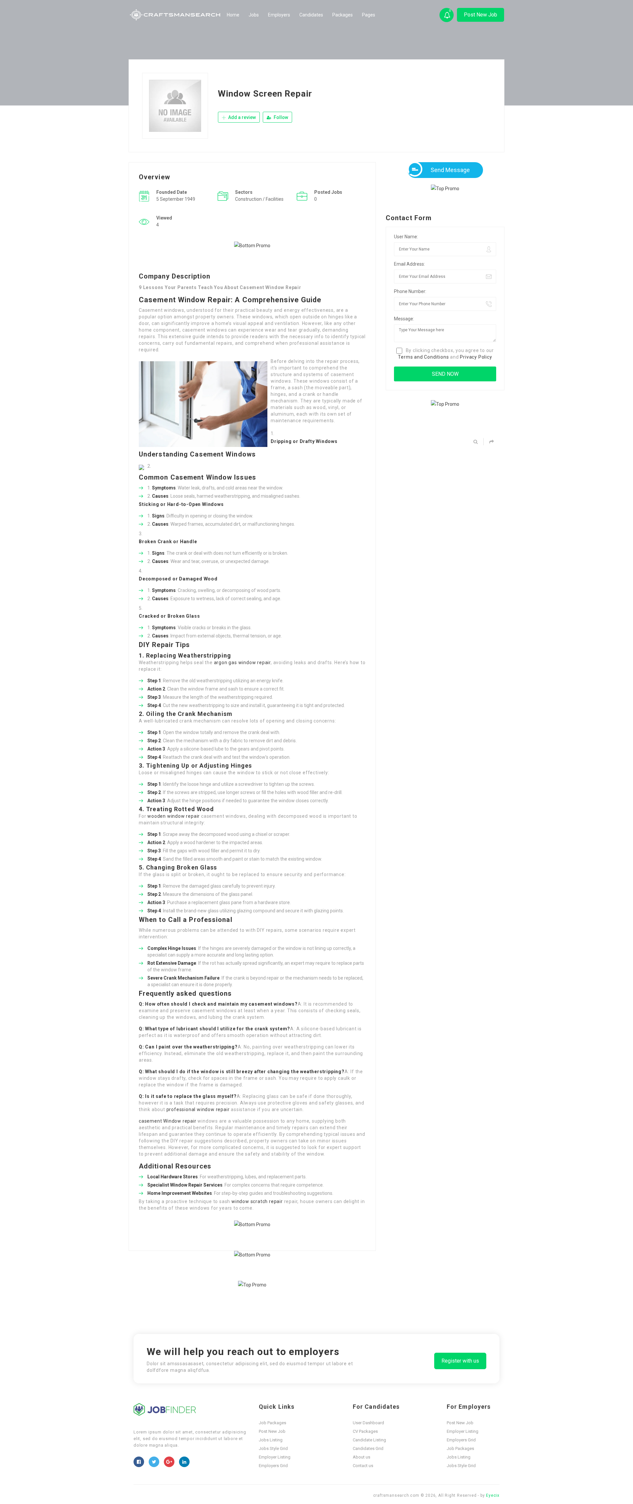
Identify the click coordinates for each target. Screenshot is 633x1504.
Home (233, 14)
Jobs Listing (271, 1439)
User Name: (406, 236)
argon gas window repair (242, 662)
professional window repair (198, 1109)
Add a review (241, 117)
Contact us (363, 1465)
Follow (280, 117)
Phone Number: (410, 291)
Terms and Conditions (423, 357)
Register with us (460, 1361)
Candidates (311, 14)
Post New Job (480, 15)
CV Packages (365, 1431)
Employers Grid (273, 1465)
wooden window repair (173, 816)
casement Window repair (167, 1121)
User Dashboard (368, 1422)
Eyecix (492, 1495)
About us (361, 1457)
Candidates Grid (368, 1448)
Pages (368, 14)
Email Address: (409, 264)
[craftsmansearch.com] (176, 15)
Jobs (254, 14)
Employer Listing (274, 1457)
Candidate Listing (369, 1439)
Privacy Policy (476, 357)
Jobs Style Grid (273, 1448)
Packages (342, 14)
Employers (279, 14)
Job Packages (272, 1422)
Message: (404, 318)
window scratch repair (257, 1201)
